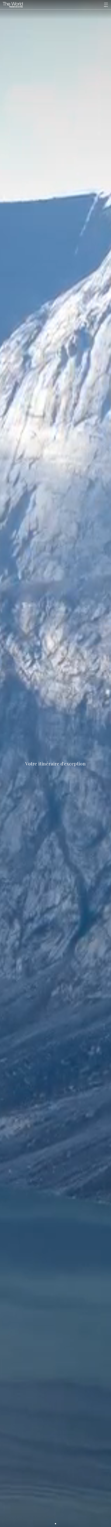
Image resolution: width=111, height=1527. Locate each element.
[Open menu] (106, 4)
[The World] (53, 4)
